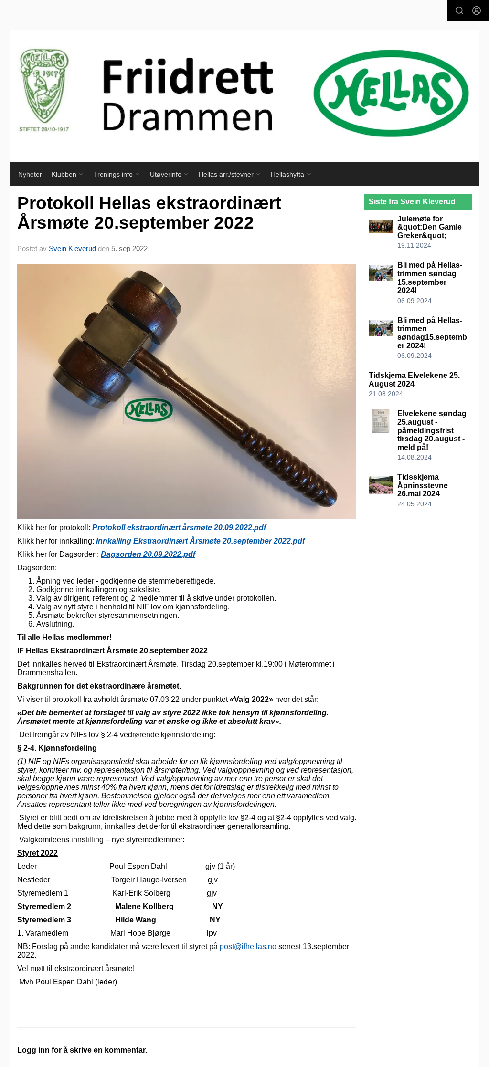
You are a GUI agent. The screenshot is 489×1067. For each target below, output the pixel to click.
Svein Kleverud (72, 248)
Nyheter (30, 174)
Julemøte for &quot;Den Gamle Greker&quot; (429, 227)
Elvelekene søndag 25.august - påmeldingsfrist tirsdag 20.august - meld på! (432, 430)
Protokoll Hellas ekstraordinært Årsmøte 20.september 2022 (149, 212)
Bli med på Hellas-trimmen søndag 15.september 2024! (429, 277)
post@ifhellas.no (248, 946)
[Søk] (459, 10)
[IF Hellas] (244, 96)
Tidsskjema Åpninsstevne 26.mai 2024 (422, 485)
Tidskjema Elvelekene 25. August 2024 (414, 379)
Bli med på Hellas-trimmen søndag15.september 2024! (432, 333)
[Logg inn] (476, 10)
